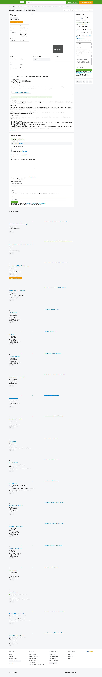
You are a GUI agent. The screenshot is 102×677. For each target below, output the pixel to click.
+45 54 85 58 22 (24, 155)
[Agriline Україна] (14, 2)
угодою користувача (42, 203)
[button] (65, 10)
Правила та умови (32, 654)
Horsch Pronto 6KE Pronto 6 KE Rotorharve (19, 265)
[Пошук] (27, 2)
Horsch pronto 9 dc (13, 570)
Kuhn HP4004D (12, 441)
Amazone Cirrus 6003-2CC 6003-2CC (17, 290)
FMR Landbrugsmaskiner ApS (16, 138)
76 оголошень (18, 140)
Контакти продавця (13, 658)
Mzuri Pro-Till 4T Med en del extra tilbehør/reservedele (21, 244)
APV (21, 25)
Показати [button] (19, 151)
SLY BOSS (11, 334)
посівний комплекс (23, 30)
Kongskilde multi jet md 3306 (15, 419)
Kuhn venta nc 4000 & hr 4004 (16, 526)
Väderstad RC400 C (13, 462)
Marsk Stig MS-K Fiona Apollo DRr (17, 377)
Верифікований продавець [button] (18, 139)
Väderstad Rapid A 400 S (14, 356)
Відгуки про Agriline (32, 660)
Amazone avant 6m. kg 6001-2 (16, 505)
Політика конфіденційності (34, 656)
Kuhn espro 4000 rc (13, 398)
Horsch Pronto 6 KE (13, 592)
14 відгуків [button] (21, 143)
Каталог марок (32, 662)
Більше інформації (79, 38)
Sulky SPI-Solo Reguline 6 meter (16, 635)
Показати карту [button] (32, 168)
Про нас (11, 654)
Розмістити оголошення (15, 278)
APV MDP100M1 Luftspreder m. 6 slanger (18, 224)
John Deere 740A (13, 312)
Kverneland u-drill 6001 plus (15, 548)
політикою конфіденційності (31, 203)
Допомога (11, 656)
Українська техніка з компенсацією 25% (36, 664)
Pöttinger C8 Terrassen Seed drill (16, 613)
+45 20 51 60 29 (24, 151)
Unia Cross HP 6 (13, 483)
